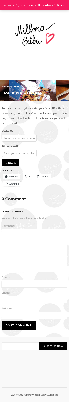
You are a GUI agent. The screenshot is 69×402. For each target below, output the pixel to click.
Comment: (8, 226)
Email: (5, 292)
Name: (6, 277)
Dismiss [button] (61, 5)
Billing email (10, 146)
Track (11, 162)
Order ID (7, 131)
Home (5, 86)
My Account (15, 86)
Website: (7, 308)
